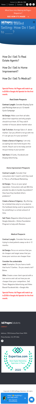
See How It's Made (16, 16)
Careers (11, 4)
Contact (19, 4)
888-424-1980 (22, 2)
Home (3, 4)
